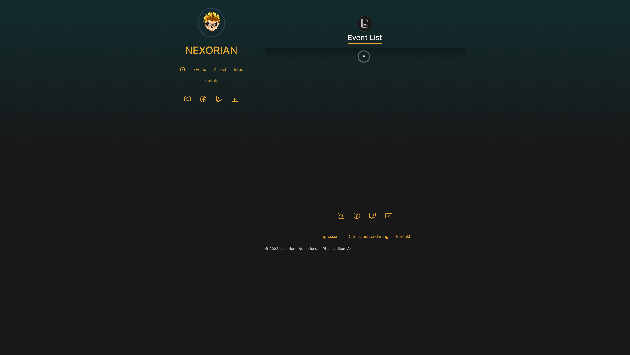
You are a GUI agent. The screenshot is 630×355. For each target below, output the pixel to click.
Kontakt (211, 80)
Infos (238, 69)
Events (199, 69)
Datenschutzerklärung (367, 236)
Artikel (220, 69)
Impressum (329, 236)
